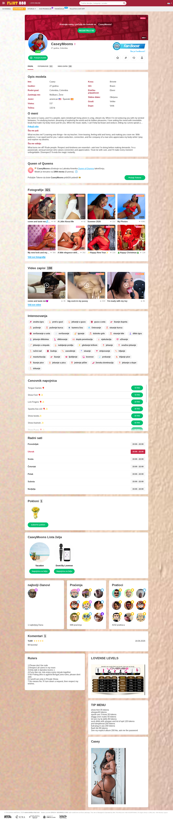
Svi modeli (6, 9)
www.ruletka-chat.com (32, 812)
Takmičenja (59, 9)
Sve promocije (45, 9)
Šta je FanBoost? (137, 51)
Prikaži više (33, 127)
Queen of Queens (86, 168)
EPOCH (53, 812)
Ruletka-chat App (77, 9)
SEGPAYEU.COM (62, 812)
